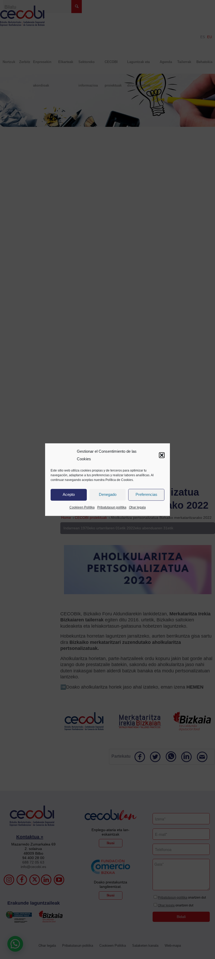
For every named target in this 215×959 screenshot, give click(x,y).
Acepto (69, 494)
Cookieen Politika (82, 507)
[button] (161, 455)
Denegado (107, 494)
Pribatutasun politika (111, 507)
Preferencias (146, 494)
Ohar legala (137, 507)
